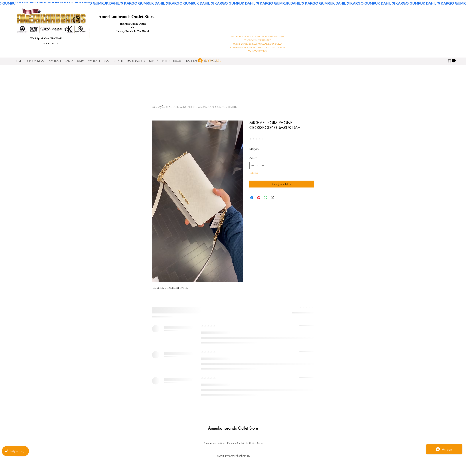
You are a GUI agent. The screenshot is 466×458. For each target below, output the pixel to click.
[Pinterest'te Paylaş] (258, 198)
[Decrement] (252, 165)
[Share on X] (272, 198)
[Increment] (263, 165)
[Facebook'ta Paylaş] (252, 198)
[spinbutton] (258, 165)
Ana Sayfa (158, 107)
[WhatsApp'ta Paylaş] (265, 198)
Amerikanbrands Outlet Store (126, 16)
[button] (452, 60)
